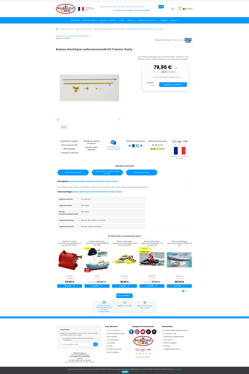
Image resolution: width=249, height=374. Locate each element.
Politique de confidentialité (174, 337)
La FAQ (110, 346)
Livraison (167, 346)
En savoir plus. (177, 369)
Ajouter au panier (173, 84)
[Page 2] (185, 291)
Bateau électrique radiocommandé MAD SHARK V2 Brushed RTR (124, 243)
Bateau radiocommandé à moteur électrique (72, 36)
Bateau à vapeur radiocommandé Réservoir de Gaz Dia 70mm (69, 243)
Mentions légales (170, 343)
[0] (180, 9)
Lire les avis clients (143, 357)
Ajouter (67, 286)
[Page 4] (189, 291)
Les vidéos (111, 343)
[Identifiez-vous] (172, 9)
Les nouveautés (113, 330)
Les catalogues (113, 340)
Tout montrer (123, 295)
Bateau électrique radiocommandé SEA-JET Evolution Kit (152, 243)
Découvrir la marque (163, 40)
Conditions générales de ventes (176, 330)
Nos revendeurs (113, 352)
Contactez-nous (170, 333)
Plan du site (168, 340)
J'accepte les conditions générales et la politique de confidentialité (78, 339)
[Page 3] (187, 291)
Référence (60, 38)
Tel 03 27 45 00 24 (113, 149)
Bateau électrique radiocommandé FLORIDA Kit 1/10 (179, 243)
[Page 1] (183, 291)
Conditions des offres (172, 349)
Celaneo (92, 362)
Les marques (112, 337)
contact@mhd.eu (113, 147)
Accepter (125, 372)
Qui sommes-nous (114, 349)
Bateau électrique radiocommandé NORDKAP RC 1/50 (97, 243)
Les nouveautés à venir (116, 333)
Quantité (149, 83)
